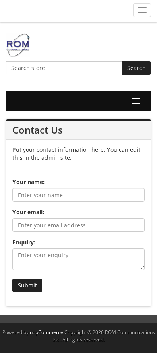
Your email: (28, 212)
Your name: (28, 182)
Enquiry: (23, 242)
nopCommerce (46, 332)
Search (136, 68)
